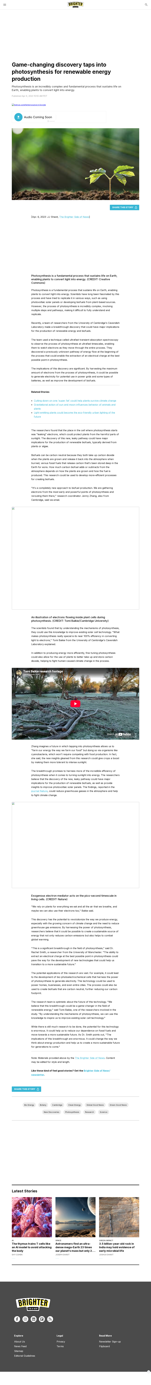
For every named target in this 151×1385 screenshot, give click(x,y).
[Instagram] (25, 1319)
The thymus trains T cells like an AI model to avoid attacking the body (32, 1247)
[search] (146, 5)
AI (13, 1240)
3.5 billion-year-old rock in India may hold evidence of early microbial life (117, 1247)
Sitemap (18, 1351)
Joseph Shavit (62, 1255)
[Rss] (50, 1319)
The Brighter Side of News (74, 216)
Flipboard (104, 1346)
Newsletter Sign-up (110, 1341)
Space (58, 1240)
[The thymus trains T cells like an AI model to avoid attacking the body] (32, 1217)
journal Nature (39, 791)
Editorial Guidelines (24, 1355)
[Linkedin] (34, 1319)
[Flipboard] (42, 1319)
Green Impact (106, 1240)
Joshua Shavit (106, 1255)
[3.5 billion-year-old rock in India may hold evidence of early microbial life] (119, 1217)
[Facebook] (17, 1319)
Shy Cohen (17, 1255)
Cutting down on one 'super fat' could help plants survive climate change (75, 400)
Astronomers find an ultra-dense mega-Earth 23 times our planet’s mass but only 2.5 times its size (75, 1247)
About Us (19, 1341)
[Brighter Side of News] (75, 4)
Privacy (61, 1341)
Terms (60, 1346)
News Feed (20, 1346)
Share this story (122, 207)
